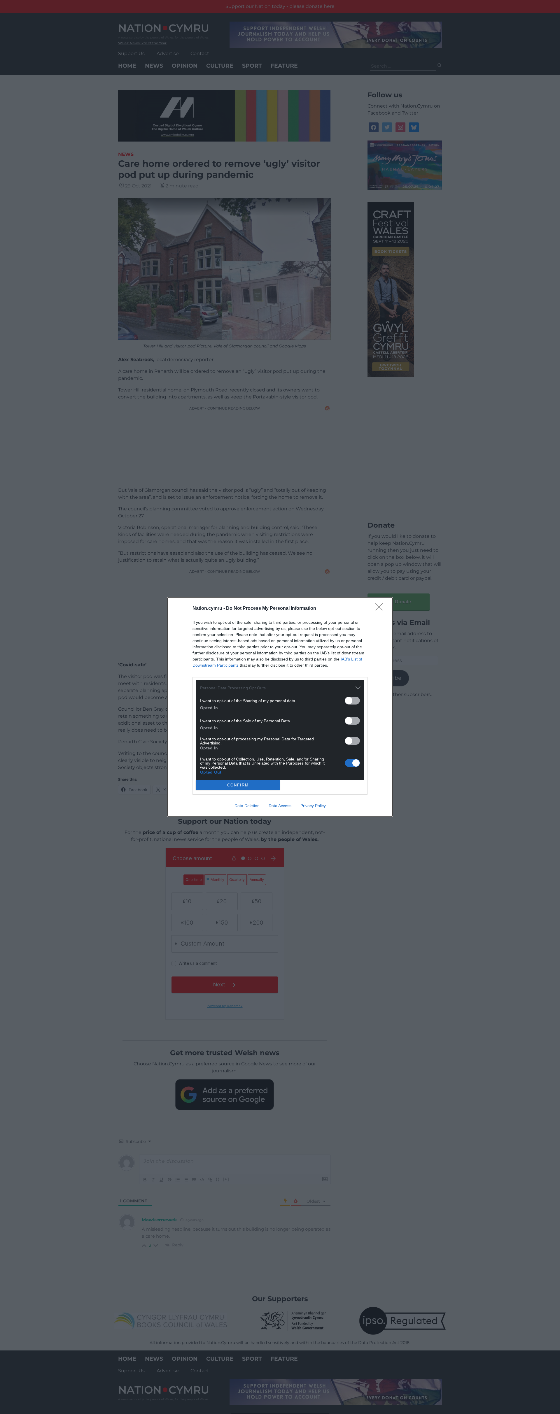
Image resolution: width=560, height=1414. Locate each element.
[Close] (380, 608)
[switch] (352, 701)
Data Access (280, 805)
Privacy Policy (313, 805)
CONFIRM (238, 785)
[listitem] (280, 688)
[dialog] (280, 707)
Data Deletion (247, 805)
